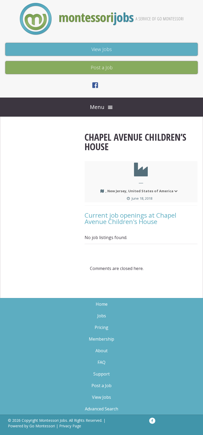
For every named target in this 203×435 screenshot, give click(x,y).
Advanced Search (101, 409)
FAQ (101, 362)
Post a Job (101, 385)
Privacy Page (70, 425)
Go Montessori (42, 425)
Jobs (101, 316)
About (101, 351)
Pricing (101, 327)
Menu (97, 107)
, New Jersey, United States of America (139, 191)
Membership (101, 339)
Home (102, 304)
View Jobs (101, 397)
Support (101, 374)
